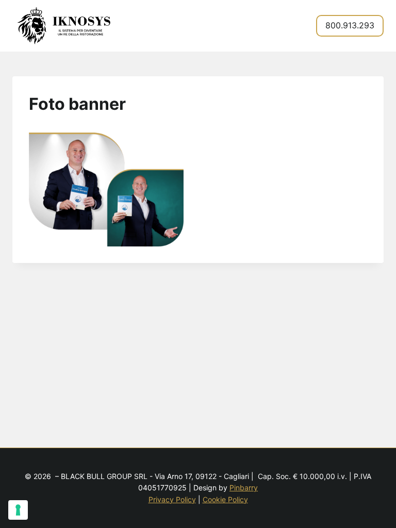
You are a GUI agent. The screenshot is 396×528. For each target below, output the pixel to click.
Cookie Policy (225, 499)
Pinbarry (243, 487)
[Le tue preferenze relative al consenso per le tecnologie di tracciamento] (18, 510)
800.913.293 (349, 25)
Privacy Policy (172, 499)
